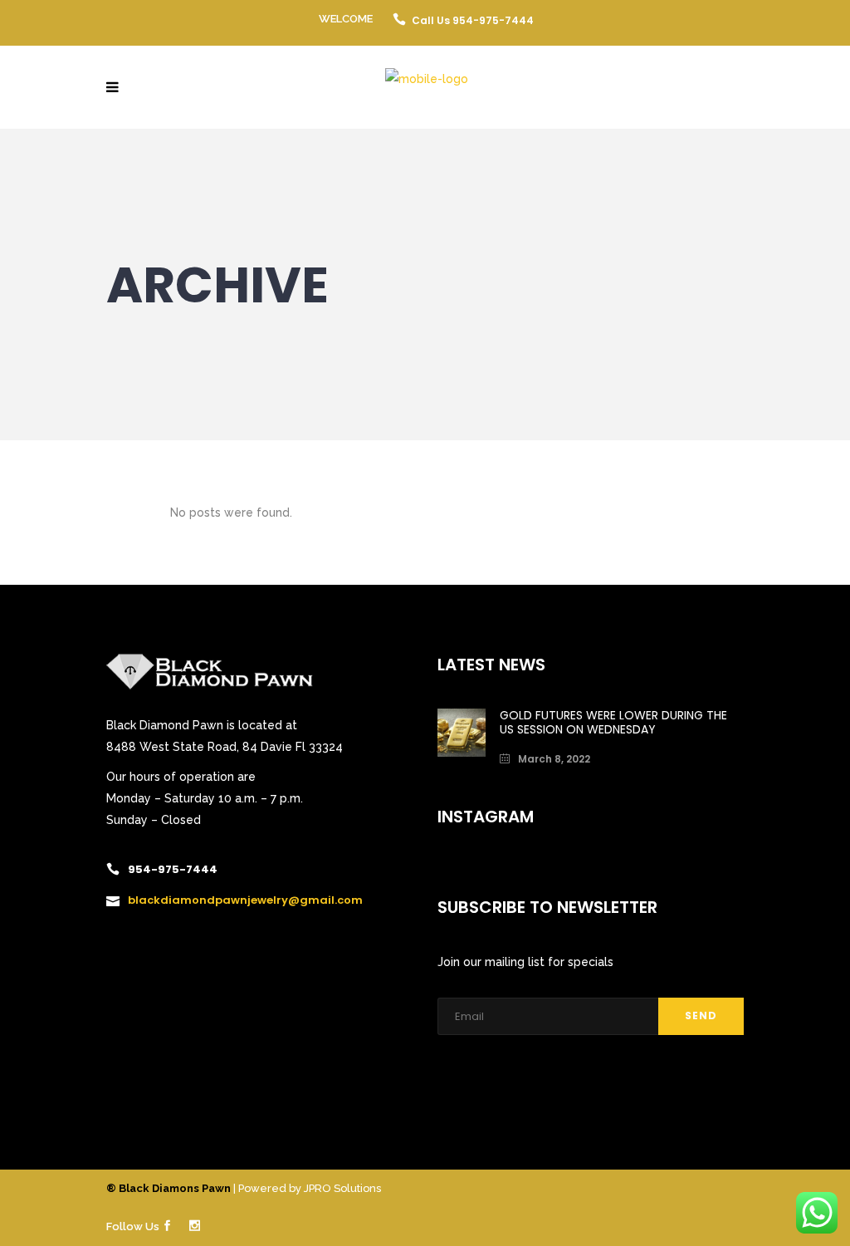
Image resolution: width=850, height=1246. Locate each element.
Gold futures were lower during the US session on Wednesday (613, 722)
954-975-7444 (172, 869)
